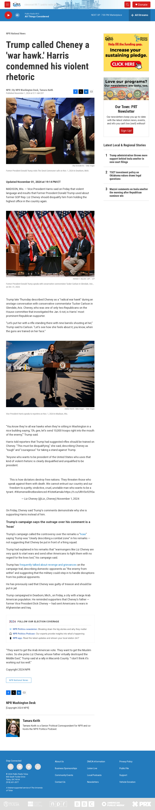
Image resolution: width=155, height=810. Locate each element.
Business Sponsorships (66, 768)
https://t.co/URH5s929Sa (79, 491)
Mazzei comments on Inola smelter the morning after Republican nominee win (129, 192)
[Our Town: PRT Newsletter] (126, 89)
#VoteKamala (55, 491)
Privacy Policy (125, 761)
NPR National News (16, 33)
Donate (142, 4)
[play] (8, 15)
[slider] (22, 15)
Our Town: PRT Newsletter (126, 109)
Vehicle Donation (127, 782)
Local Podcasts (94, 775)
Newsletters (93, 782)
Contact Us (60, 782)
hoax (83, 534)
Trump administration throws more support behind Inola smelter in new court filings (128, 159)
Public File (124, 768)
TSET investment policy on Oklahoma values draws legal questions (125, 176)
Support (123, 775)
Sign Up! (126, 130)
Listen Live (92, 768)
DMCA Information (96, 761)
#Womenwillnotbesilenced (30, 491)
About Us (59, 761)
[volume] (17, 15)
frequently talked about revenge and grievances (48, 564)
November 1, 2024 (68, 498)
